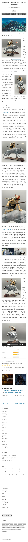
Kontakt (3, 441)
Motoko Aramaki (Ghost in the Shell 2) (12, 392)
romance (18, 527)
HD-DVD (4, 427)
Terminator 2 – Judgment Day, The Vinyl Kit (13, 390)
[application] (14, 334)
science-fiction (21, 525)
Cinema (3, 424)
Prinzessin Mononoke (16, 59)
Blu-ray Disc (4, 413)
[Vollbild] (24, 344)
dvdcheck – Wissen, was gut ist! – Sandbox (14, 4)
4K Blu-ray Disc (5, 414)
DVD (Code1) (4, 498)
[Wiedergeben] (3, 344)
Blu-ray (3, 490)
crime (10, 525)
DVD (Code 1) (4, 422)
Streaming (4, 416)
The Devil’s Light (5, 461)
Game (3, 501)
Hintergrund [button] (6, 105)
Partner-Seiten (4, 446)
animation (8, 527)
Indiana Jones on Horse (20, 403)
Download (4, 417)
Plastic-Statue (22, 395)
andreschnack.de (5, 447)
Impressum (4, 444)
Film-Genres (4, 433)
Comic (3, 493)
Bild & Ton (4, 435)
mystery (23, 527)
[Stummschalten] (22, 344)
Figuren (12, 395)
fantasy (4, 527)
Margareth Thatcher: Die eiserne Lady (9, 457)
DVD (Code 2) (4, 421)
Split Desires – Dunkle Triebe (7, 460)
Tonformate (4, 436)
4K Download (4, 419)
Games (3, 425)
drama (7, 523)
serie (3, 529)
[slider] (12, 344)
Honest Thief (5, 403)
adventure (15, 525)
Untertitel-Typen (5, 438)
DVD (2, 496)
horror (14, 527)
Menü (14, 10)
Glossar (3, 432)
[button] (14, 334)
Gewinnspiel (4, 502)
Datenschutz (4, 443)
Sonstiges (4, 428)
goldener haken (13, 529)
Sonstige (3, 505)
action (16, 523)
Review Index (4, 411)
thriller (24, 523)
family (7, 529)
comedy (20, 523)
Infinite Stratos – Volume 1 (7, 458)
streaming (4, 531)
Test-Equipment (5, 439)
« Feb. (3, 479)
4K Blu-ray (3, 487)
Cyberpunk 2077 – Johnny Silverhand (9, 455)
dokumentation (5, 525)
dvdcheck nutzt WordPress (6, 539)
